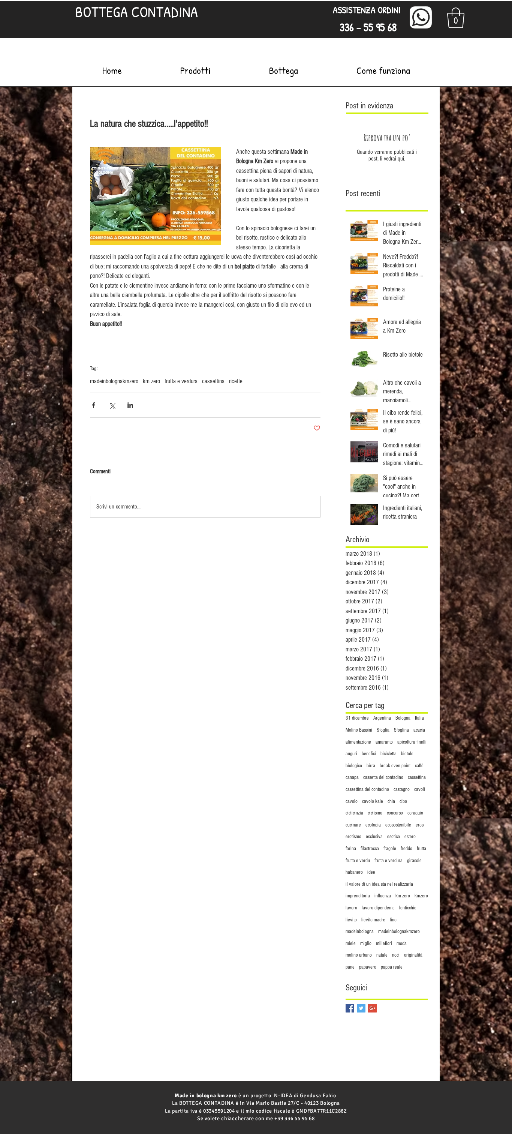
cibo (403, 801)
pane (350, 967)
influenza (382, 896)
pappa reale (392, 967)
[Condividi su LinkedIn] (130, 405)
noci (396, 955)
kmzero (421, 896)
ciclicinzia (354, 813)
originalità (413, 955)
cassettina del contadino (367, 789)
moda (402, 943)
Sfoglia (383, 730)
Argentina (382, 718)
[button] (455, 18)
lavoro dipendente (378, 908)
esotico (393, 837)
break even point (395, 766)
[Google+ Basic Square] (372, 1008)
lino (393, 920)
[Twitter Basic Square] (361, 1008)
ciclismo (375, 813)
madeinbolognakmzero (114, 381)
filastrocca (370, 849)
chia (391, 801)
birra (371, 766)
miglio (365, 943)
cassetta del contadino (383, 777)
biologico (354, 766)
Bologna (402, 718)
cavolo (352, 801)
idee (371, 872)
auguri (351, 754)
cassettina (213, 381)
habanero (354, 872)
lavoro (351, 908)
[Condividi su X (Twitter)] (111, 405)
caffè (419, 766)
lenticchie (407, 908)
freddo (406, 849)
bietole (407, 754)
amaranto (384, 742)
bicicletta (388, 754)
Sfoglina (401, 730)
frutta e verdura (181, 381)
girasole (414, 861)
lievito (351, 920)
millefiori (384, 943)
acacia (419, 730)
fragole (389, 849)
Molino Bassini (359, 730)
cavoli (419, 789)
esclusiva (374, 837)
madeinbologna (360, 931)
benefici (369, 754)
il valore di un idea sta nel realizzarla (379, 884)
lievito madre (373, 920)
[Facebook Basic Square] (350, 1008)
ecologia (373, 825)
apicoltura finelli (412, 742)
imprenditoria (358, 896)
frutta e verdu (358, 861)
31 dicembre (357, 718)
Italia (419, 718)
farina (351, 849)
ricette (236, 381)
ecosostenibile (398, 825)
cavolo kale (372, 801)
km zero (151, 381)
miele (351, 943)
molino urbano (359, 955)
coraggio (415, 813)
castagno (402, 789)
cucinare (353, 825)
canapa (352, 777)
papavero (367, 967)
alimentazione (358, 742)
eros (420, 825)
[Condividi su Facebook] (93, 405)
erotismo (353, 837)
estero (410, 837)
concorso (395, 813)
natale (382, 955)
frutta (421, 849)
